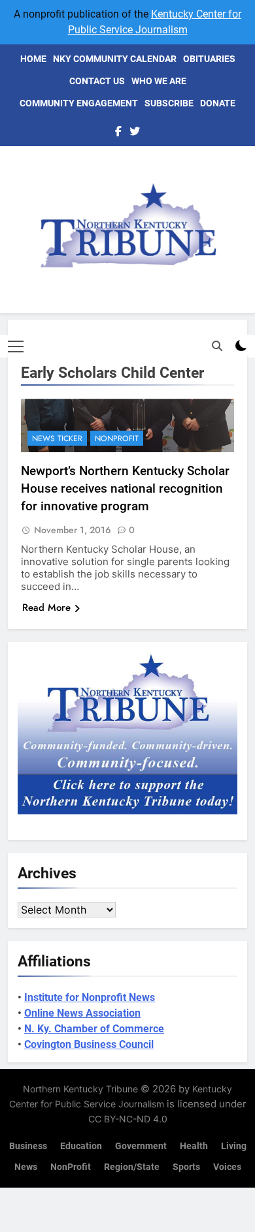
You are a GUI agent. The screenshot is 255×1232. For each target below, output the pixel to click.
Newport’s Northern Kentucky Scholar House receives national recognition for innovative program (125, 488)
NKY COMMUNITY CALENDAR (115, 59)
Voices (227, 1167)
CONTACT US (97, 81)
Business (28, 1146)
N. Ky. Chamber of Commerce (94, 1029)
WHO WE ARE (158, 81)
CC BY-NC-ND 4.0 (127, 1118)
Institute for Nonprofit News (89, 997)
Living (233, 1146)
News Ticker (57, 438)
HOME (33, 59)
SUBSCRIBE (169, 103)
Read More (46, 607)
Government (141, 1146)
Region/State (132, 1167)
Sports (186, 1167)
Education (81, 1146)
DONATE (217, 103)
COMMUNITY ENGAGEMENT (79, 103)
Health (194, 1146)
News (25, 1167)
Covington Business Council (89, 1044)
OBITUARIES (209, 59)
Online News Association (82, 1013)
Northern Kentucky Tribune (80, 1088)
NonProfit (117, 438)
